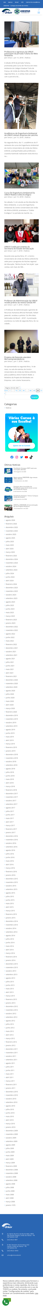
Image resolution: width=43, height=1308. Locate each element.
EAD (5, 2)
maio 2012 (10, 1031)
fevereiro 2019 (11, 747)
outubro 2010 (11, 1099)
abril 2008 (10, 1198)
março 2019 (10, 744)
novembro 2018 (12, 758)
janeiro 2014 (10, 960)
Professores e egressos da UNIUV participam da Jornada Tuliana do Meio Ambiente (21, 53)
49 (34, 390)
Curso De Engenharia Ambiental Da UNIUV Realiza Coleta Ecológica (19, 194)
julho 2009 (10, 1148)
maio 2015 (10, 903)
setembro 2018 (11, 765)
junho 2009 (10, 1152)
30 (24, 390)
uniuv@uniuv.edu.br (14, 1255)
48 (30, 390)
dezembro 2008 (12, 1170)
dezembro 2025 (12, 527)
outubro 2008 (11, 1177)
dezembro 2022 (12, 627)
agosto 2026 (10, 520)
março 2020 (10, 708)
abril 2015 (10, 907)
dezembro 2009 (12, 1130)
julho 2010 (10, 1109)
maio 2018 (10, 779)
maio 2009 (10, 1155)
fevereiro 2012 (11, 1042)
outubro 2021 (11, 651)
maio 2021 (10, 669)
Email (16, 2)
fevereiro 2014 (11, 957)
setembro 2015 (11, 889)
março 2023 (10, 616)
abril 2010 (10, 1120)
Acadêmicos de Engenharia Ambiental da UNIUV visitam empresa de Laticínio (21, 134)
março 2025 (10, 552)
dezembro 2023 (12, 587)
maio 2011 (10, 1074)
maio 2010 (10, 1116)
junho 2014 (10, 942)
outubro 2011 (11, 1056)
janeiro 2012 (10, 1045)
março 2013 (10, 996)
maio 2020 (10, 701)
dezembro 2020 (12, 680)
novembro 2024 (12, 563)
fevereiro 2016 (11, 871)
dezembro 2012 (12, 1006)
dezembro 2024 (12, 559)
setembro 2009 (11, 1141)
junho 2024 (10, 577)
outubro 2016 (11, 843)
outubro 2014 (11, 928)
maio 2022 (10, 641)
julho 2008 (10, 1187)
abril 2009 (10, 1159)
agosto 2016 (10, 850)
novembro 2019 (12, 719)
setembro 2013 (11, 974)
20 (20, 390)
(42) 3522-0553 (12, 1251)
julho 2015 (10, 896)
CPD (22, 2)
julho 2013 (10, 981)
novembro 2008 (12, 1173)
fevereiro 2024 (11, 584)
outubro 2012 (11, 1013)
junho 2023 (10, 609)
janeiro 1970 (10, 1205)
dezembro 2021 (12, 648)
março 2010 (10, 1123)
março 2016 (10, 868)
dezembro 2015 (12, 879)
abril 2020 (10, 705)
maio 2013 (10, 989)
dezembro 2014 (12, 921)
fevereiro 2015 (11, 914)
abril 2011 (10, 1077)
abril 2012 (10, 1035)
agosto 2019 (10, 729)
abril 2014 (10, 950)
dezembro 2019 (12, 715)
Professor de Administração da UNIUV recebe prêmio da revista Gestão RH (20, 301)
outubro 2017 (11, 800)
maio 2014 (10, 946)
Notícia (27, 58)
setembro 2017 (11, 804)
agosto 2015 (10, 893)
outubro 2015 (11, 886)
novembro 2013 (12, 967)
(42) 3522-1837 (12, 1240)
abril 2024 (10, 580)
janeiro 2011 (10, 1088)
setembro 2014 (11, 932)
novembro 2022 (12, 630)
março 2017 (10, 825)
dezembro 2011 (12, 1049)
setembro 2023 (11, 598)
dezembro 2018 (12, 754)
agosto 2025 (10, 538)
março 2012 (10, 1038)
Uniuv (9, 58)
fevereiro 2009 (11, 1166)
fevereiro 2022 (11, 644)
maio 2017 (10, 818)
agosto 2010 (10, 1106)
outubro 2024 (11, 566)
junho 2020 (10, 698)
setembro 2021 (11, 655)
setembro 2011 (11, 1060)
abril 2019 (10, 740)
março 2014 (10, 953)
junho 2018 (10, 776)
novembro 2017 (12, 797)
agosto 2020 (10, 690)
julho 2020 (10, 694)
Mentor (10, 2)
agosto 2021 (10, 658)
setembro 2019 (11, 726)
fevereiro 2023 (11, 620)
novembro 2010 (12, 1095)
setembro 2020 (11, 687)
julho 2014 (10, 939)
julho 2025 (10, 541)
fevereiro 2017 (11, 829)
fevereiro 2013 (11, 999)
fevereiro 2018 (11, 790)
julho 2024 (10, 573)
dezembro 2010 (12, 1092)
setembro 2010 (11, 1102)
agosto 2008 (10, 1184)
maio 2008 (10, 1194)
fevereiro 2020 (11, 712)
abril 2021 (10, 673)
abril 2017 (10, 822)
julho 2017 (10, 811)
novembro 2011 (12, 1052)
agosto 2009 (10, 1145)
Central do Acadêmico (33, 2)
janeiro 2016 (10, 875)
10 (16, 390)
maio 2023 (10, 612)
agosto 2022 (10, 634)
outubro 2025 (11, 534)
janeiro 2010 (10, 1127)
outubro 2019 (11, 722)
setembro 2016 (11, 847)
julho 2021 (10, 662)
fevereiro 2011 (11, 1084)
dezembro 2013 (12, 964)
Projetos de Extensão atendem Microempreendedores (17, 358)
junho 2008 (10, 1191)
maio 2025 (10, 545)
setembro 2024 (11, 570)
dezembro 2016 (12, 836)
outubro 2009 (11, 1138)
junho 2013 (10, 985)
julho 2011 (10, 1067)
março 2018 (10, 786)
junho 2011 (10, 1070)
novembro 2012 (12, 1010)
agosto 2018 (10, 769)
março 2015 (10, 910)
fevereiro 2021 (11, 676)
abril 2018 (10, 783)
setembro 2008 (11, 1180)
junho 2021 (10, 666)
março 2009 (10, 1163)
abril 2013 (10, 992)
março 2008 (10, 1201)
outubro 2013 (11, 971)
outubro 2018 (11, 761)
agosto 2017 (10, 808)
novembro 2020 (12, 683)
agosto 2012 (10, 1021)
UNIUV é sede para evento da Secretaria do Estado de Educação (19, 247)
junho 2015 (10, 900)
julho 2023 (10, 605)
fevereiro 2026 (11, 524)
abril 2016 (10, 864)
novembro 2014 (12, 925)
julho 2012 (10, 1024)
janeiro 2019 (10, 751)
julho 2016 (10, 854)
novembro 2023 (12, 591)
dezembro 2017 (12, 793)
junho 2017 (10, 815)
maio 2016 (10, 861)
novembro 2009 (12, 1134)
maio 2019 (10, 737)
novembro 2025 (12, 531)
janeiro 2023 (10, 623)
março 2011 (10, 1081)
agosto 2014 (10, 935)
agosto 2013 (10, 978)
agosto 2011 (10, 1063)
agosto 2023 (10, 602)
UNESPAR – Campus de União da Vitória (16, 6)
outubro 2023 (11, 595)
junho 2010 (10, 1113)
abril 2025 (10, 549)
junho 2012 (10, 1028)
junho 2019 (10, 733)
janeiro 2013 (10, 1003)
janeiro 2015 (10, 918)
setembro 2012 (11, 1017)
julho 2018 (10, 772)
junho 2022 (10, 637)
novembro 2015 (12, 882)
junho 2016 (10, 857)
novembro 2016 (12, 840)
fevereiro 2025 (11, 556)
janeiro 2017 (10, 832)
